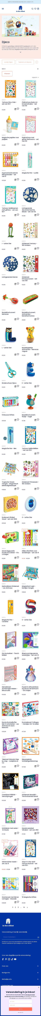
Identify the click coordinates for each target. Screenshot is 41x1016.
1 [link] (12, 907)
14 (24, 907)
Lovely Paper (8, 62)
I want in (20, 1009)
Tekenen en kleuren (24, 62)
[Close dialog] (38, 987)
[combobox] (35, 77)
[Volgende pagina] (27, 907)
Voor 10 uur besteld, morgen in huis (20, 2)
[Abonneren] (38, 937)
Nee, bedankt (20, 1012)
